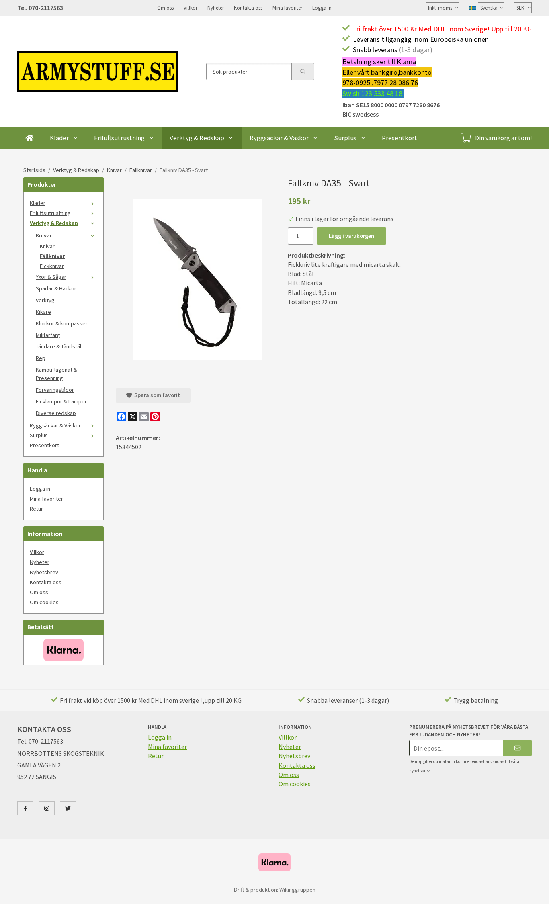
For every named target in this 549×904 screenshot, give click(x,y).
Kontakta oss (248, 7)
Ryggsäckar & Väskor (279, 137)
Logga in (322, 7)
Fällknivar (52, 256)
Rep (40, 358)
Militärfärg (48, 335)
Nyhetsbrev (44, 572)
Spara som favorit (156, 395)
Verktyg (45, 300)
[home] (29, 138)
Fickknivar (52, 266)
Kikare (43, 311)
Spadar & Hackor (56, 288)
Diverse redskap (56, 413)
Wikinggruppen (297, 889)
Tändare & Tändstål (58, 346)
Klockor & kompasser (62, 323)
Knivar (44, 235)
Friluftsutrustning (119, 137)
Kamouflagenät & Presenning (56, 374)
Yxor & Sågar (51, 276)
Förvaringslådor (55, 389)
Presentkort (399, 137)
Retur (36, 508)
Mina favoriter (287, 7)
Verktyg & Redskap (197, 137)
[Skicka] (517, 748)
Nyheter (215, 7)
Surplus (345, 137)
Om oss (165, 7)
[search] (302, 71)
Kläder (59, 137)
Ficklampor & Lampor (61, 401)
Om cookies (44, 602)
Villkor (190, 7)
